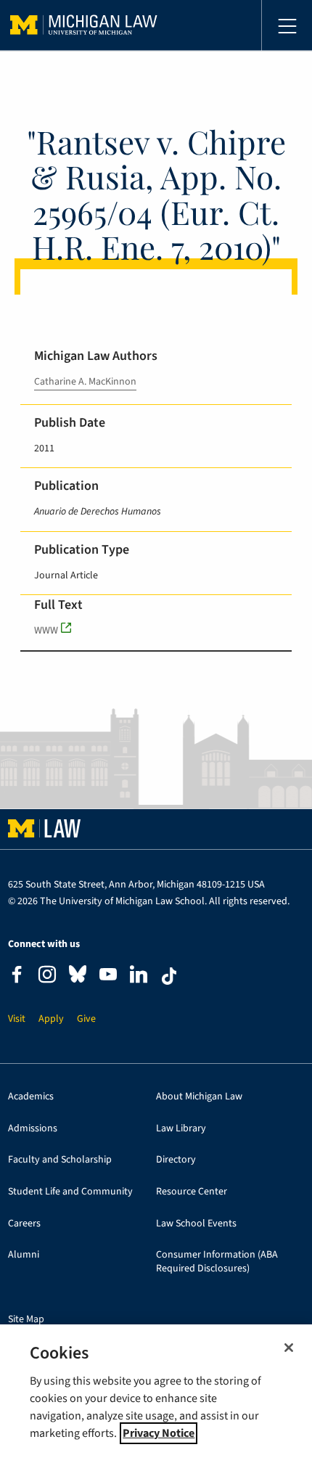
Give (86, 1019)
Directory (176, 1160)
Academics (31, 1097)
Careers (24, 1224)
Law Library (181, 1129)
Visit (16, 1019)
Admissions (32, 1129)
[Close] (289, 1348)
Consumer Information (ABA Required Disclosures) (217, 1262)
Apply (51, 1019)
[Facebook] (16, 976)
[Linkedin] (138, 976)
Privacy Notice (158, 1433)
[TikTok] (169, 976)
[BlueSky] (77, 977)
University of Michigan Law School (83, 25)
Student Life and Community (70, 1192)
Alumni (23, 1255)
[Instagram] (47, 976)
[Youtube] (108, 976)
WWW (46, 630)
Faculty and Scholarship (60, 1160)
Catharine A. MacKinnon (85, 381)
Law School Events (196, 1224)
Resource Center (191, 1192)
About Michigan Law (199, 1097)
